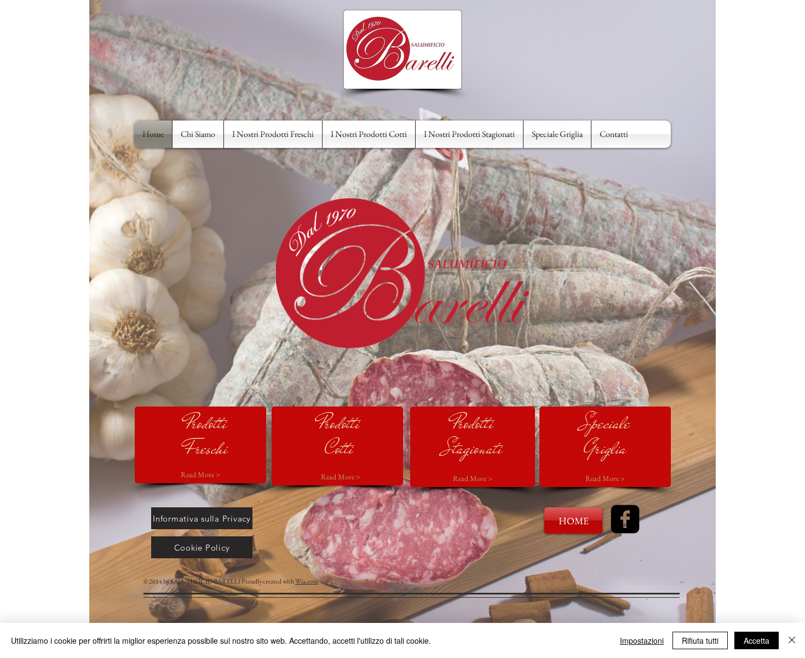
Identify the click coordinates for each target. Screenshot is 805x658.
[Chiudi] (791, 640)
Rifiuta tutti (700, 640)
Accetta (756, 640)
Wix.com (306, 581)
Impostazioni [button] (642, 640)
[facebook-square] (625, 519)
